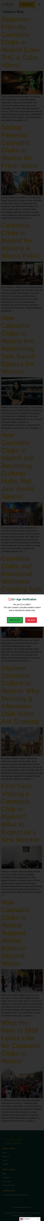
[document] (22, 610)
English (26, 1219)
